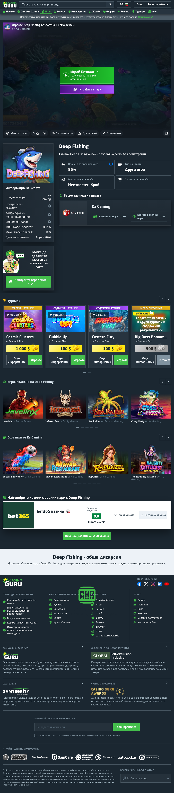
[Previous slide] (162, 299)
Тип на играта (133, 164)
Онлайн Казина (30, 11)
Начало (10, 11)
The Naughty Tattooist (147, 478)
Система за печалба (137, 179)
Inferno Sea (62, 421)
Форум (110, 11)
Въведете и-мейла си (47, 724)
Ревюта (125, 11)
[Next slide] (168, 299)
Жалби (96, 11)
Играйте (36, 360)
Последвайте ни (147, 579)
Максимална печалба (80, 179)
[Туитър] (146, 584)
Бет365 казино (51, 511)
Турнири (140, 11)
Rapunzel (102, 476)
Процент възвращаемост (83, 164)
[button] (111, 133)
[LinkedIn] (160, 584)
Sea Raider (105, 421)
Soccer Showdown (22, 476)
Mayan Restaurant (64, 476)
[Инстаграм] (153, 584)
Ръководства (78, 11)
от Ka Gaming (21, 28)
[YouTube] (166, 584)
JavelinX (17, 421)
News (154, 11)
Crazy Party (146, 421)
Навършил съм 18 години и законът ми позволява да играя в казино (79, 735)
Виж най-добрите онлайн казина (87, 536)
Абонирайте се (126, 727)
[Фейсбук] (139, 584)
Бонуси (61, 11)
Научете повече (127, 17)
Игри (48, 11)
